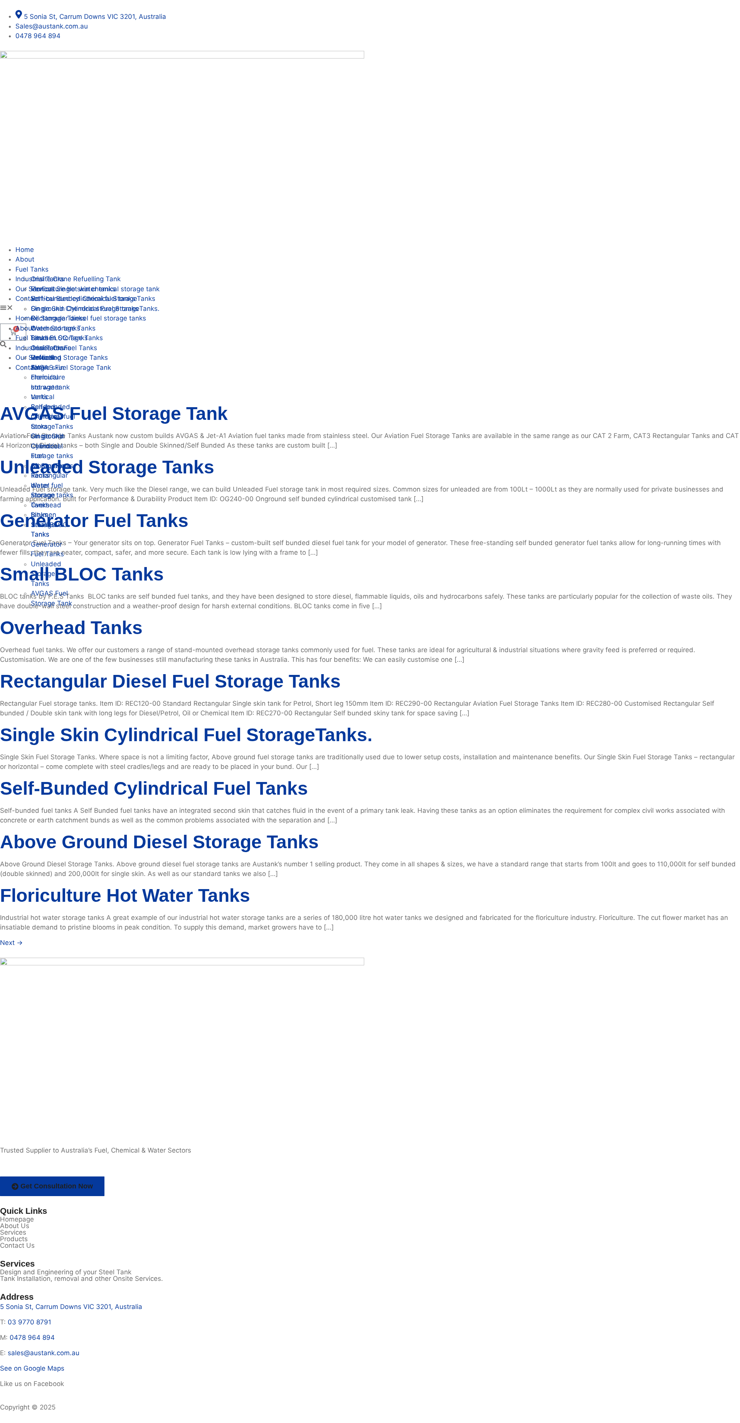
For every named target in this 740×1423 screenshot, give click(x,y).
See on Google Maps (32, 1368)
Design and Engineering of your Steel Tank (65, 1272)
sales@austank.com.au (43, 1353)
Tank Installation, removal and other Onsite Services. (81, 1278)
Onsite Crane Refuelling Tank (76, 279)
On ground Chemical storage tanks (84, 308)
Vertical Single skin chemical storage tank (95, 289)
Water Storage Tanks (43, 495)
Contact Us (17, 1245)
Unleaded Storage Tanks (46, 573)
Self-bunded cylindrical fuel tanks (154, 788)
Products (14, 1239)
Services (13, 1232)
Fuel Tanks (32, 269)
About (24, 259)
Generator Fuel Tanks (94, 520)
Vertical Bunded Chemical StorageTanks (93, 298)
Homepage (17, 1219)
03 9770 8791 (29, 1322)
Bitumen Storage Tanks (67, 338)
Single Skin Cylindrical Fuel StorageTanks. (186, 735)
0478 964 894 (32, 1337)
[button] (370, 309)
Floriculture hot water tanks (125, 895)
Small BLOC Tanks (82, 574)
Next (11, 942)
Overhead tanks (71, 628)
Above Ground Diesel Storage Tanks (159, 842)
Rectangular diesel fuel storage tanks (170, 681)
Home (24, 249)
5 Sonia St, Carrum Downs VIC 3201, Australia (71, 1307)
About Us (14, 1226)
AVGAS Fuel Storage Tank (114, 413)
